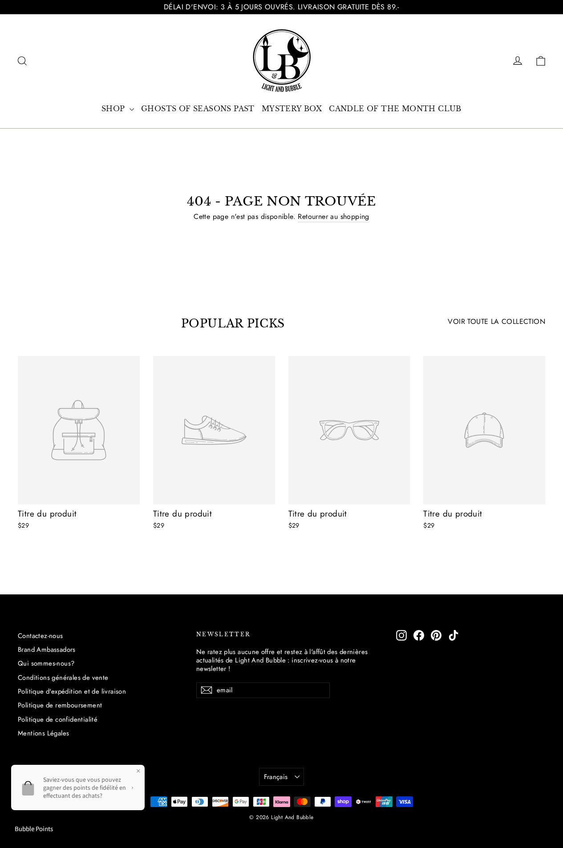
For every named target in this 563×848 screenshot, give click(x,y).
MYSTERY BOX (292, 108)
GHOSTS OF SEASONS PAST (198, 108)
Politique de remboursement (60, 705)
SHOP (114, 108)
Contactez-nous (40, 636)
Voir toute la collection (496, 321)
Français (276, 777)
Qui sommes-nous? (46, 663)
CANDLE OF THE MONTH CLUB (395, 108)
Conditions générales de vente (63, 677)
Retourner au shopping (333, 216)
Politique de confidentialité (57, 719)
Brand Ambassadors (47, 649)
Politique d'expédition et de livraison (72, 691)
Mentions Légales (43, 733)
